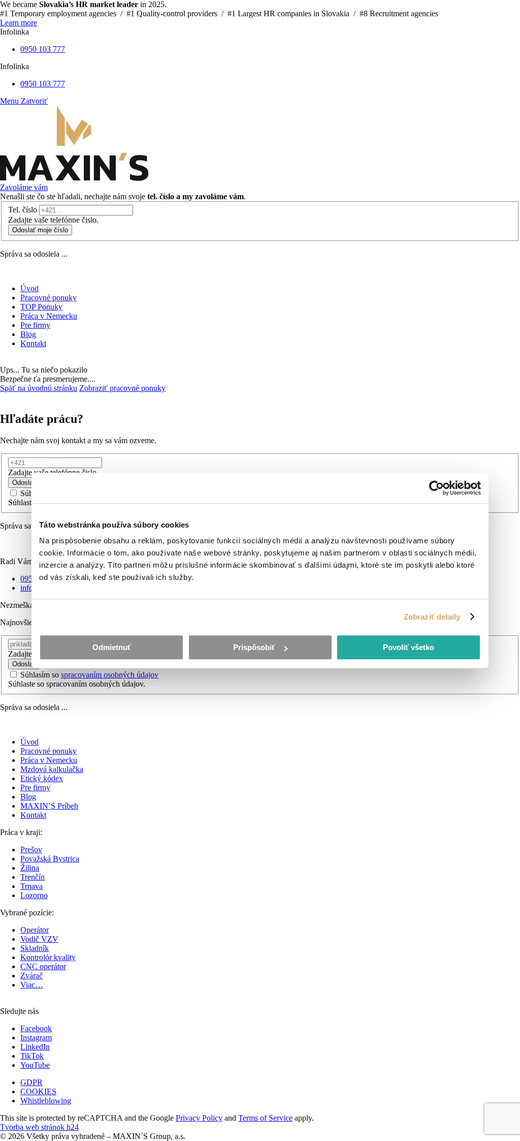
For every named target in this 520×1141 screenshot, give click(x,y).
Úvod (29, 741)
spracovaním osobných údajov (109, 674)
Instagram (36, 1037)
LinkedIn (35, 1046)
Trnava (31, 886)
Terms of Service (265, 1118)
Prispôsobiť (254, 647)
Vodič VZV (39, 939)
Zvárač (31, 975)
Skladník (34, 948)
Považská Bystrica (49, 858)
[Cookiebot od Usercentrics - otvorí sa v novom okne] (436, 488)
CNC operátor (43, 966)
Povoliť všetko (408, 647)
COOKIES (38, 1091)
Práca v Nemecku (48, 760)
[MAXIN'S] (74, 178)
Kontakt (33, 815)
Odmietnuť (111, 647)
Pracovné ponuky (48, 751)
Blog (28, 796)
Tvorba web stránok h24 (39, 1127)
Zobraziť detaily (432, 616)
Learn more (18, 22)
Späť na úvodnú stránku (38, 388)
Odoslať (24, 482)
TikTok (32, 1056)
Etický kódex (41, 778)
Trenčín (32, 877)
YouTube (35, 1065)
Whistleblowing (45, 1100)
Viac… (31, 984)
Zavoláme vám (24, 187)
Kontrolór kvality (48, 957)
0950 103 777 (42, 49)
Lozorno (34, 895)
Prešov (31, 849)
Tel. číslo (22, 209)
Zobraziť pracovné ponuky (122, 388)
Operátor (34, 930)
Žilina (29, 868)
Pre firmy (35, 787)
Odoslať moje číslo (40, 230)
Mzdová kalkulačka (51, 769)
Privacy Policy (199, 1118)
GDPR (31, 1082)
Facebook (36, 1028)
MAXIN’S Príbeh (49, 805)
